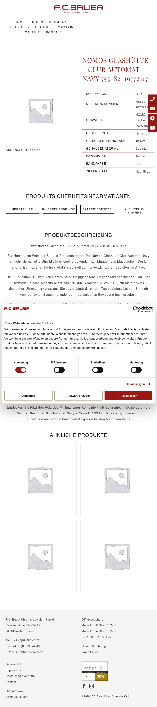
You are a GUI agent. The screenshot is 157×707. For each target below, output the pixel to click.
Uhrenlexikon (15, 691)
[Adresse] (152, 118)
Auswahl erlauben (78, 395)
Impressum (13, 670)
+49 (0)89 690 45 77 (26, 640)
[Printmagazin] (152, 127)
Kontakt (11, 682)
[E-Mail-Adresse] (152, 108)
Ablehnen (28, 395)
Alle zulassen (128, 395)
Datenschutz (14, 664)
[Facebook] (84, 686)
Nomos (43, 245)
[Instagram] (91, 686)
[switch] (59, 370)
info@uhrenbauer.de (29, 652)
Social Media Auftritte (20, 676)
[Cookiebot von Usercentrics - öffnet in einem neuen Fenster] (136, 309)
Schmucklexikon (17, 697)
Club (139, 94)
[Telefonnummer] (152, 99)
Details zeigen (135, 384)
